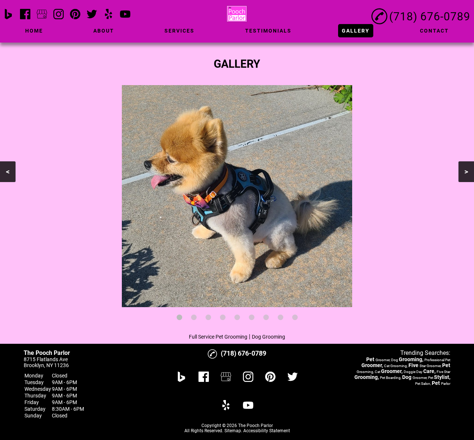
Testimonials (268, 31)
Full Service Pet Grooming (218, 337)
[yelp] (108, 14)
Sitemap (232, 430)
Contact (434, 31)
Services (179, 31)
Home (34, 31)
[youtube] (125, 14)
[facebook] (25, 14)
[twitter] (92, 14)
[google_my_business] (42, 14)
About (103, 31)
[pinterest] (75, 14)
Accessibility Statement (266, 430)
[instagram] (58, 14)
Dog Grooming (268, 337)
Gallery (356, 31)
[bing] (8, 14)
